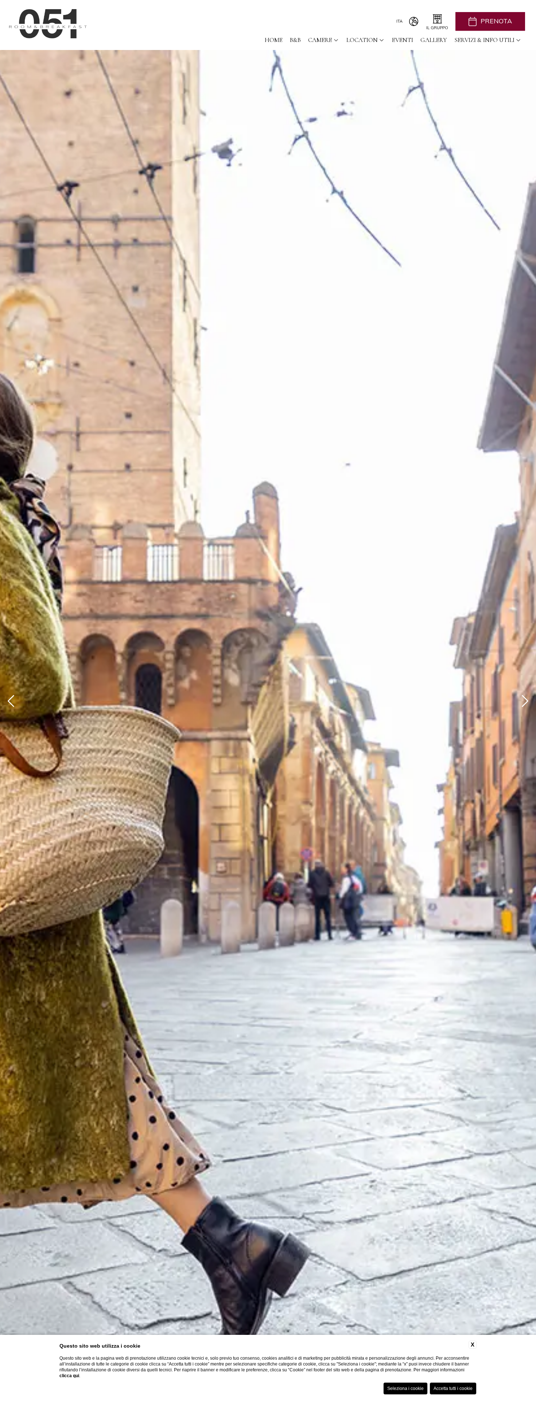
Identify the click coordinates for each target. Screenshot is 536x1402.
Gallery (433, 40)
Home (274, 40)
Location (362, 40)
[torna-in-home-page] (48, 25)
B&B (295, 40)
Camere (320, 40)
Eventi (402, 40)
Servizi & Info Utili (484, 40)
